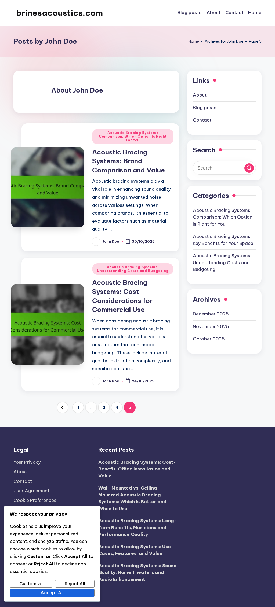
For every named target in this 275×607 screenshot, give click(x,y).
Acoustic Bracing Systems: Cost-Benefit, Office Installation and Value (137, 469)
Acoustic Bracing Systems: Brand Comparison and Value (128, 161)
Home (194, 41)
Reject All (75, 584)
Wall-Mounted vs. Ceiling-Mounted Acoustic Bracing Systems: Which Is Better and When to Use (132, 498)
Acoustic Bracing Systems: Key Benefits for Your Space (223, 239)
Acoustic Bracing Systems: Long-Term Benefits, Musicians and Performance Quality (137, 527)
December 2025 (211, 314)
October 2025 (209, 339)
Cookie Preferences (34, 500)
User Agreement (31, 491)
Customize (31, 584)
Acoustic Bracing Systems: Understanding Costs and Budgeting (133, 269)
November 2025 (211, 326)
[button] (62, 407)
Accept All (52, 592)
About (200, 95)
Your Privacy (27, 462)
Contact (202, 120)
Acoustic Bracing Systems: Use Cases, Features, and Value (134, 550)
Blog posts (204, 108)
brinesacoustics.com (59, 13)
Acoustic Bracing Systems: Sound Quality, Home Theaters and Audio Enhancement (137, 572)
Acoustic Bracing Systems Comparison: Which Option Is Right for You (133, 136)
